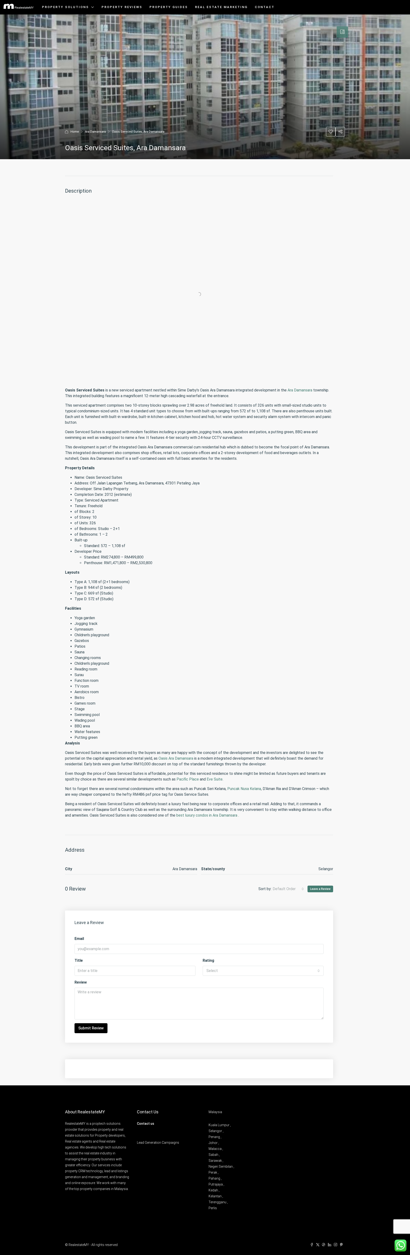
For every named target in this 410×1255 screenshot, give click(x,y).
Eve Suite (215, 779)
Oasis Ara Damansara (175, 758)
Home (74, 131)
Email (79, 938)
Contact (265, 7)
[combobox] (288, 889)
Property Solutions (65, 7)
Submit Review (91, 1028)
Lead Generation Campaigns (158, 1142)
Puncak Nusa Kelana (244, 788)
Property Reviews (122, 7)
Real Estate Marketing (221, 7)
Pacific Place (188, 779)
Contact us (145, 1123)
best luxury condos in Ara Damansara (206, 815)
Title (79, 960)
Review (81, 982)
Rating (208, 960)
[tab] (342, 32)
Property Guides (168, 7)
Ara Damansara (95, 131)
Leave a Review (320, 889)
